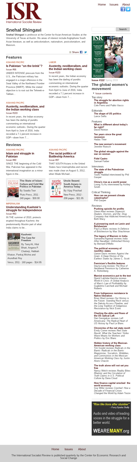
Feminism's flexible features (109, 263)
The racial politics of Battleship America (62, 155)
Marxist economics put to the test (112, 275)
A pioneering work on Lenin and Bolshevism (112, 225)
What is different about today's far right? (111, 125)
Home (102, 4)
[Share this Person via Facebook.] (82, 52)
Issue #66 (11, 69)
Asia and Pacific (15, 62)
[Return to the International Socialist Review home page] (24, 23)
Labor (52, 62)
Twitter (128, 9)
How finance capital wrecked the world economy (112, 384)
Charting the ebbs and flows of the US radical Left (111, 314)
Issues (114, 4)
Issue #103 (54, 72)
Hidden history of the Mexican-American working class (111, 344)
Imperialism (13, 203)
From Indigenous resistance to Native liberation (111, 294)
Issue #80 (11, 160)
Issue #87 (54, 160)
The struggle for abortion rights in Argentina (111, 101)
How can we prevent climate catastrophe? (109, 196)
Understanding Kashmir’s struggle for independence (24, 209)
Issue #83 (11, 213)
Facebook (123, 9)
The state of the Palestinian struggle (109, 170)
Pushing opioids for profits (109, 208)
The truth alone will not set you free (111, 366)
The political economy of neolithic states (107, 249)
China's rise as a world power (110, 182)
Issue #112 (98, 80)
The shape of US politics (107, 113)
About (126, 4)
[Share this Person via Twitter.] (86, 52)
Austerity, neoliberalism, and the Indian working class (68, 67)
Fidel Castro (100, 158)
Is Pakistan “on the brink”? (24, 65)
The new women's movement (110, 144)
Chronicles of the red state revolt (112, 328)
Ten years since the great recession (107, 135)
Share (75, 52)
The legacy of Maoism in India (110, 236)
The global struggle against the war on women (111, 152)
